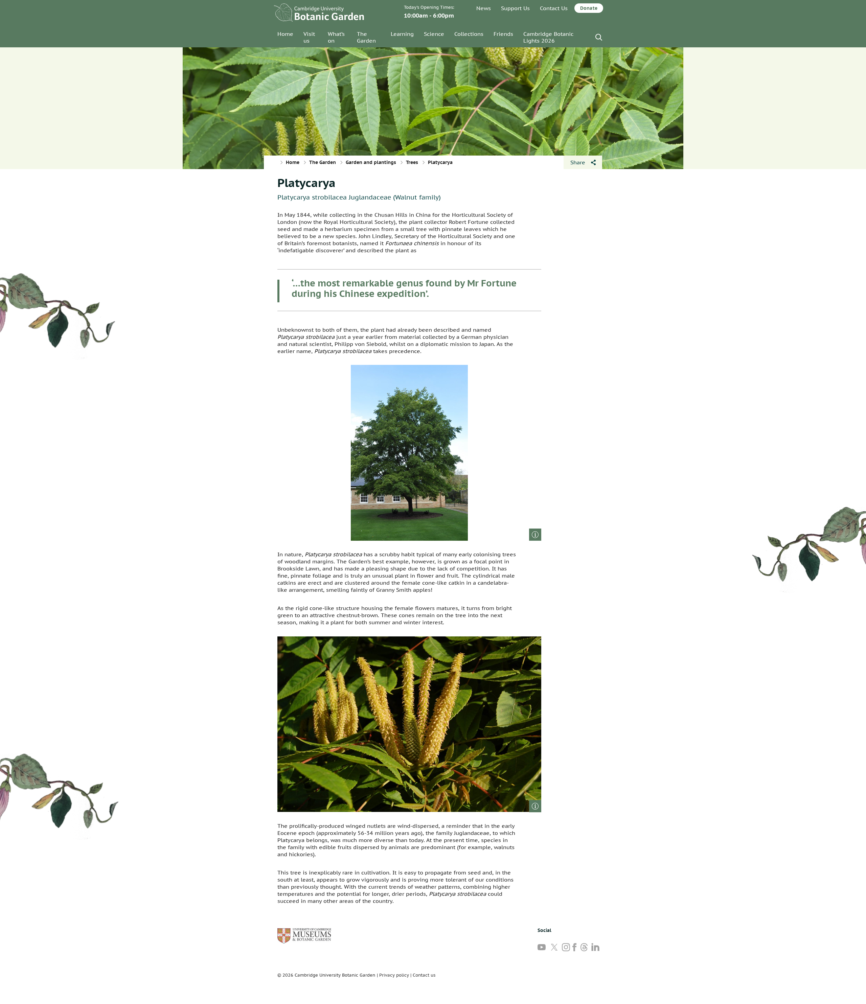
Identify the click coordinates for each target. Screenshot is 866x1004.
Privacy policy (394, 975)
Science (434, 33)
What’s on (336, 37)
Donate (588, 8)
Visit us (309, 37)
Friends (503, 33)
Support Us (515, 8)
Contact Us (554, 8)
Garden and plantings (371, 162)
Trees (412, 162)
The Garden (366, 37)
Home (285, 33)
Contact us (424, 975)
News (483, 8)
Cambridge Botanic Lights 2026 (548, 37)
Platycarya (306, 182)
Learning (402, 33)
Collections (468, 33)
